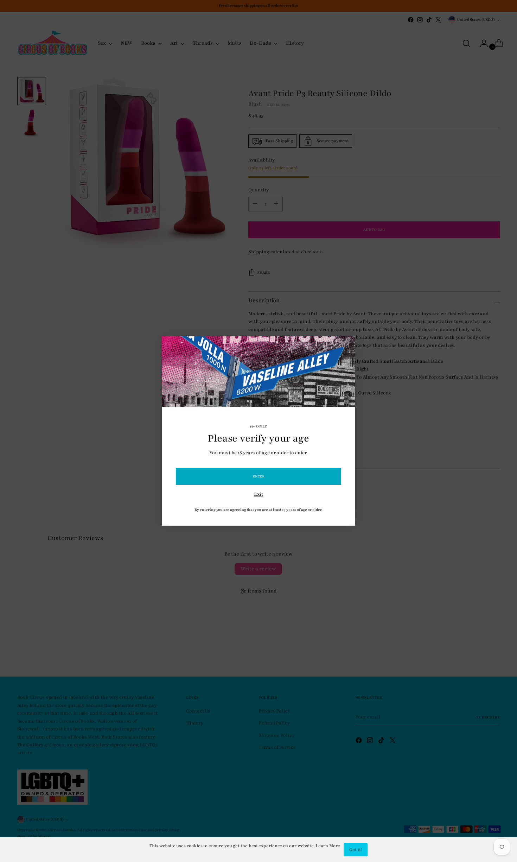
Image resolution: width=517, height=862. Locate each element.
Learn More (327, 846)
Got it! (355, 850)
